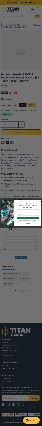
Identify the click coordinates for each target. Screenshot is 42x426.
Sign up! (28, 218)
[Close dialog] (40, 202)
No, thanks (28, 223)
